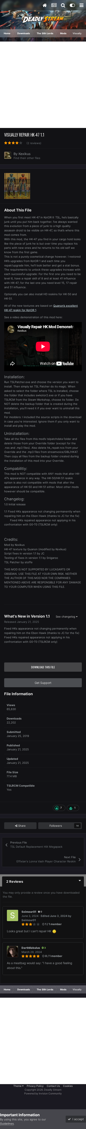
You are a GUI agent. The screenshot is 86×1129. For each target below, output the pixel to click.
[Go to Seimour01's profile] (12, 915)
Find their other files (27, 158)
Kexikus (24, 154)
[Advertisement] (43, 85)
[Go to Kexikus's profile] (7, 155)
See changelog (66, 616)
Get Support (43, 682)
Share (21, 825)
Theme (17, 1085)
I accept (77, 1119)
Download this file (43, 667)
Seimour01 (29, 911)
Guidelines (7, 1123)
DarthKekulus (31, 947)
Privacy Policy (35, 1085)
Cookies (68, 1085)
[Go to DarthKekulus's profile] (12, 951)
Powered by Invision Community (43, 1093)
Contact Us (53, 1085)
